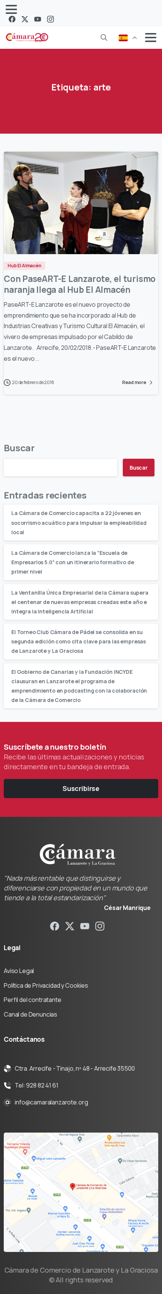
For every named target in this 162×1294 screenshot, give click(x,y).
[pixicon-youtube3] (84, 926)
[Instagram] (50, 19)
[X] (24, 19)
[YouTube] (37, 19)
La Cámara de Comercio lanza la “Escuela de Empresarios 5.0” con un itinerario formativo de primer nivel (72, 562)
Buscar (19, 447)
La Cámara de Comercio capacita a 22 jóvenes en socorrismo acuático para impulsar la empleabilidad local (79, 522)
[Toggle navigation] (11, 9)
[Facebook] (12, 19)
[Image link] (81, 1192)
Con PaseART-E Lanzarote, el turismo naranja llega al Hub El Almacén (80, 284)
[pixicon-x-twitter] (69, 926)
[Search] (104, 37)
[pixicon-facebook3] (54, 926)
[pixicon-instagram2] (99, 926)
